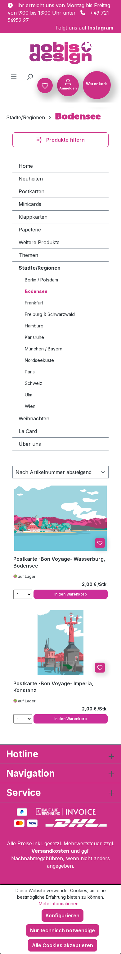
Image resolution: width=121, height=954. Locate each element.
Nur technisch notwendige (62, 930)
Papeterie (30, 229)
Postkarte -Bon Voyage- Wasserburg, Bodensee (59, 562)
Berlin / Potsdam (41, 279)
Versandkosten (50, 851)
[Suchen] (29, 76)
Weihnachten (34, 418)
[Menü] (13, 76)
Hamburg (34, 325)
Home (26, 166)
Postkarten (31, 191)
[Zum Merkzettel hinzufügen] (100, 543)
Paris (30, 371)
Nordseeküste (39, 360)
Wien (30, 406)
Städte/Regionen (39, 268)
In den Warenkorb (70, 594)
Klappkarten (33, 217)
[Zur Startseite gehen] (60, 52)
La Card (28, 431)
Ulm (28, 394)
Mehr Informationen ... (61, 903)
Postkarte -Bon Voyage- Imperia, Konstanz (53, 686)
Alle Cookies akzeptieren (62, 945)
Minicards (30, 204)
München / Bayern (43, 348)
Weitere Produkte (39, 242)
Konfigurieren (62, 915)
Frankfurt (34, 302)
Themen (28, 255)
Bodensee (36, 291)
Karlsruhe (34, 337)
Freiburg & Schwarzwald (50, 314)
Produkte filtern (65, 140)
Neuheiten (31, 179)
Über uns (30, 444)
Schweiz (33, 383)
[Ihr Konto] (68, 85)
